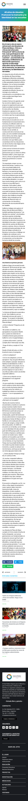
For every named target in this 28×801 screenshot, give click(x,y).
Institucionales (6, 761)
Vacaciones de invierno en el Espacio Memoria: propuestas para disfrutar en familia (13, 624)
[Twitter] (7, 727)
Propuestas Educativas (8, 767)
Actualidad (6, 784)
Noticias (4, 789)
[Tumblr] (17, 727)
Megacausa (6, 781)
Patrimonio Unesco (7, 759)
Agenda (4, 787)
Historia (4, 757)
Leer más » (4, 603)
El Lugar (5, 754)
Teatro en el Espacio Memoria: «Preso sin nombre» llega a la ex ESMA (12, 597)
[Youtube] (10, 727)
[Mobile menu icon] (24, 4)
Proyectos (6, 772)
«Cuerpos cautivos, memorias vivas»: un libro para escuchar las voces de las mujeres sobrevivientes (14, 650)
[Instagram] (13, 727)
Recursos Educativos (8, 769)
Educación (6, 764)
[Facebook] (3, 727)
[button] (7, 562)
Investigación (7, 777)
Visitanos (5, 792)
